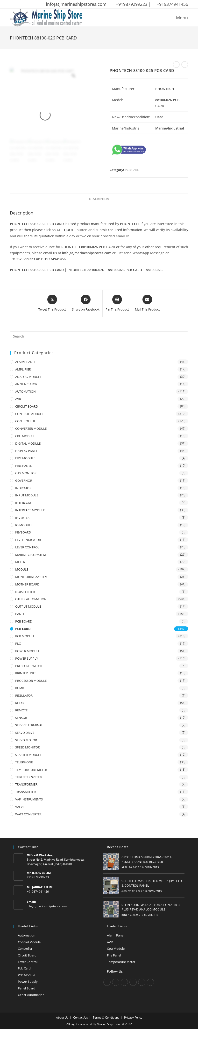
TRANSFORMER (26, 784)
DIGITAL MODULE (28, 443)
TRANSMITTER (25, 792)
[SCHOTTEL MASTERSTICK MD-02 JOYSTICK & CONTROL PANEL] (111, 885)
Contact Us (80, 1017)
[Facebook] (115, 982)
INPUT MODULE (26, 495)
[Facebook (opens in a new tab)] (18, 4)
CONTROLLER (25, 421)
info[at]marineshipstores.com (47, 906)
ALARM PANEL (25, 362)
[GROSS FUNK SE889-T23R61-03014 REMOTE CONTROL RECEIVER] (111, 861)
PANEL (20, 614)
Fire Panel (114, 955)
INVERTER (22, 517)
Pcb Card (24, 968)
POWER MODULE (27, 651)
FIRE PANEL (23, 465)
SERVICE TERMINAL (29, 725)
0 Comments (150, 867)
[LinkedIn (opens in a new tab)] (37, 4)
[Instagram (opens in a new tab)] (30, 4)
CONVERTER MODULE (31, 428)
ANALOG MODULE (28, 377)
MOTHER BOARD (27, 584)
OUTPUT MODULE (28, 606)
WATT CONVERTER (28, 814)
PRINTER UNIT (25, 673)
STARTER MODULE (28, 755)
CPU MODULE (25, 436)
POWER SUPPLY (26, 658)
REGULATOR (24, 695)
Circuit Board (27, 955)
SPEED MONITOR (27, 747)
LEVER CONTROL (27, 547)
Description (99, 199)
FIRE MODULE (25, 458)
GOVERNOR (23, 480)
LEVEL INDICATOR (28, 540)
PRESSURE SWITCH (28, 666)
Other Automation (31, 995)
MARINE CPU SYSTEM (30, 554)
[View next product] (184, 64)
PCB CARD (132, 170)
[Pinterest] (141, 982)
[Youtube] (150, 982)
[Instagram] (124, 982)
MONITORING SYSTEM (31, 577)
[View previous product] (176, 64)
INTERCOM (23, 502)
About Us (62, 1017)
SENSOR (21, 717)
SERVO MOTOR (26, 740)
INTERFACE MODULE (30, 510)
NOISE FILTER (25, 592)
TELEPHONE (24, 762)
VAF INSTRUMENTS (29, 799)
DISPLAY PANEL (26, 451)
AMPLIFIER (23, 369)
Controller (25, 948)
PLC (18, 643)
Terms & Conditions (106, 1017)
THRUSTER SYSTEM (28, 777)
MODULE (21, 569)
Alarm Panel (115, 935)
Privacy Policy (133, 1017)
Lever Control (27, 962)
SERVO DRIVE (24, 732)
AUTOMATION (25, 391)
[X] (107, 982)
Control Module (29, 942)
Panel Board (26, 988)
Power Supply (28, 981)
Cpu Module (116, 948)
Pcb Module (26, 975)
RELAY (19, 703)
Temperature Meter (121, 962)
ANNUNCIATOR (26, 384)
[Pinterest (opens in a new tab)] (24, 4)
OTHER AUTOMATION (31, 599)
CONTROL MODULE (29, 414)
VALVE (19, 807)
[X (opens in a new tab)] (12, 4)
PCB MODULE (25, 636)
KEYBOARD (23, 532)
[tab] (99, 199)
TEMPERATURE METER (31, 769)
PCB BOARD (23, 621)
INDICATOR (23, 488)
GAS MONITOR (25, 473)
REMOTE (21, 710)
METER (20, 562)
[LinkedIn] (133, 982)
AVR (18, 399)
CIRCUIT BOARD (26, 406)
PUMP (19, 688)
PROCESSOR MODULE (31, 680)
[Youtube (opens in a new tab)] (43, 4)
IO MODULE (23, 525)
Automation (26, 935)
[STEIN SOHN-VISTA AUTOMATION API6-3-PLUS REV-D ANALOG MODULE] (111, 909)
